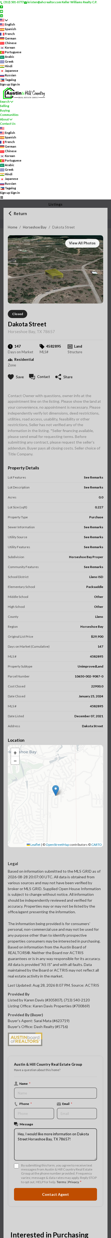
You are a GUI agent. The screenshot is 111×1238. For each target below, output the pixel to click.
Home (12, 227)
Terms (61, 1182)
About (4, 119)
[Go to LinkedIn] (1, 15)
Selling (4, 106)
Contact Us (8, 123)
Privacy (73, 1182)
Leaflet (35, 845)
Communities (9, 114)
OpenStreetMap (57, 845)
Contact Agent (55, 1194)
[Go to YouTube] (1, 11)
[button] (55, 790)
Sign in (15, 84)
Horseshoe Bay (35, 227)
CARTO (96, 845)
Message (26, 1124)
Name (24, 1083)
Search (5, 101)
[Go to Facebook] (1, 6)
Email (67, 1103)
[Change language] (4, 20)
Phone (25, 1103)
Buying (5, 110)
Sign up (5, 84)
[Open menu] (1, 197)
